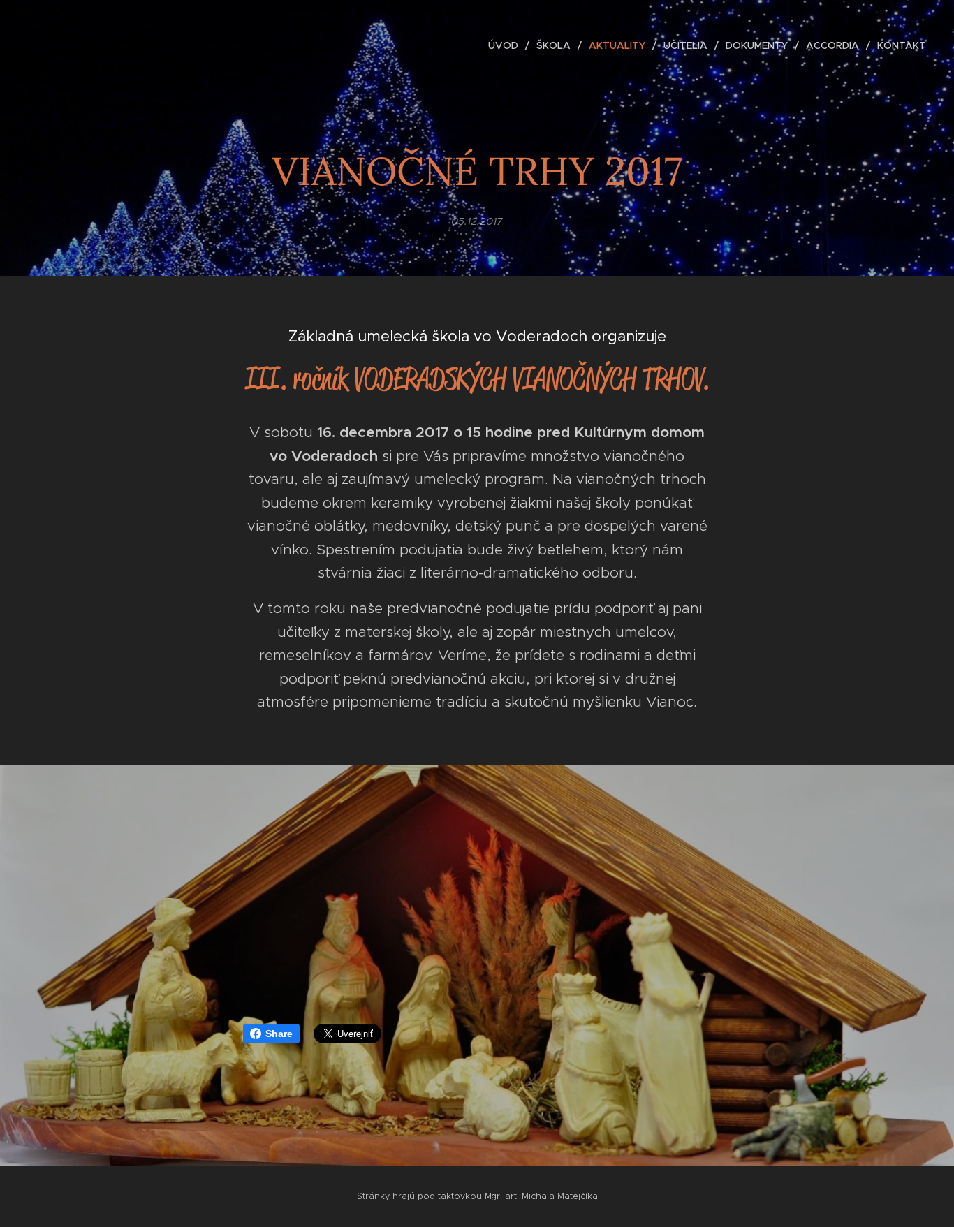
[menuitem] (507, 45)
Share (279, 1033)
